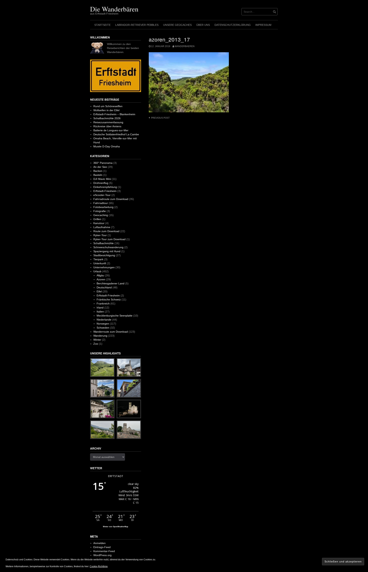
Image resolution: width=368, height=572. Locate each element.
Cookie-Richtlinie (99, 566)
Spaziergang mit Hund (106, 251)
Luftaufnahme (101, 227)
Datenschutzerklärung (232, 24)
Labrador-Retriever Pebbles (137, 24)
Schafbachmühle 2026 (107, 118)
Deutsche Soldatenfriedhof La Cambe (116, 134)
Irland (100, 307)
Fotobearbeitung (103, 207)
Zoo (95, 343)
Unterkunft (99, 263)
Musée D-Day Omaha (106, 146)
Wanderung (100, 335)
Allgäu (100, 275)
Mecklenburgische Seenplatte (114, 315)
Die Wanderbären (114, 8)
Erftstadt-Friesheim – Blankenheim (114, 114)
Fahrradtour (100, 203)
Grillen (97, 219)
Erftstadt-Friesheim (105, 191)
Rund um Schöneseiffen (107, 106)
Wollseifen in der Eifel (106, 110)
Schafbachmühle (103, 243)
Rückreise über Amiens (107, 126)
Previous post (160, 118)
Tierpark (98, 259)
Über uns (203, 24)
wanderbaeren (185, 46)
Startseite (102, 24)
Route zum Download (106, 231)
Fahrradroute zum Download (110, 199)
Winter (97, 339)
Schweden (103, 327)
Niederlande (104, 319)
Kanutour (98, 223)
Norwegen (103, 323)
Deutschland (104, 287)
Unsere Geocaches (177, 24)
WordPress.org (102, 555)
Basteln (97, 174)
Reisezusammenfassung (108, 122)
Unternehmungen (104, 267)
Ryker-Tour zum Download (109, 239)
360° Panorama (103, 162)
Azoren (101, 279)
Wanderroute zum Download (110, 331)
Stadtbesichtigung (104, 255)
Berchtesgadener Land (110, 283)
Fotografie (99, 211)
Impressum (263, 24)
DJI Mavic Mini (102, 178)
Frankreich (103, 303)
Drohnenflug (100, 182)
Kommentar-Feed (104, 551)
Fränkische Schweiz (109, 299)
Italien (100, 311)
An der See (100, 166)
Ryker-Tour (100, 235)
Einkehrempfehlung (105, 186)
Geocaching (100, 215)
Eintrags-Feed (102, 547)
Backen (97, 170)
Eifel (99, 291)
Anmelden (99, 543)
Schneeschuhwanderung (108, 247)
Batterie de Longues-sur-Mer (110, 130)
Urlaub (97, 271)
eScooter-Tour (102, 195)
